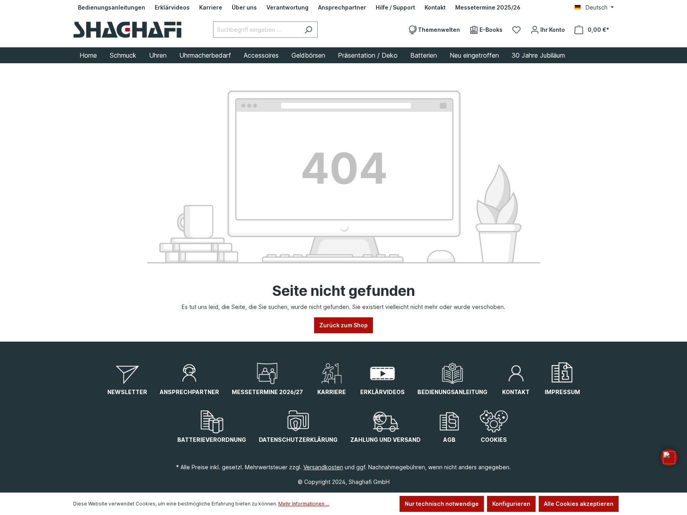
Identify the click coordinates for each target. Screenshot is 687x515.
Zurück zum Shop (343, 325)
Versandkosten (323, 467)
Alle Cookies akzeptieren (578, 503)
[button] (669, 457)
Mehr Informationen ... (303, 504)
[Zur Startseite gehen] (127, 29)
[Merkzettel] (516, 29)
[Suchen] (308, 29)
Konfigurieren (511, 503)
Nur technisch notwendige (442, 503)
